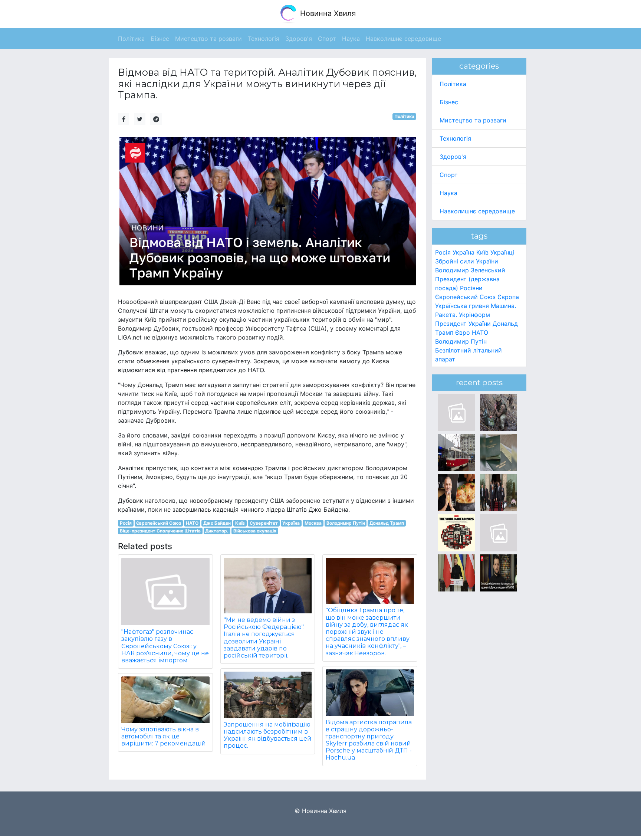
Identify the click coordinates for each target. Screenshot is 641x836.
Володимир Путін (345, 523)
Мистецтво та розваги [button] (208, 38)
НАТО (192, 523)
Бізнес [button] (160, 38)
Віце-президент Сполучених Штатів (160, 531)
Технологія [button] (263, 38)
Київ (240, 523)
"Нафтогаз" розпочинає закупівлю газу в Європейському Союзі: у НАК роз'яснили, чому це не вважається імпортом (165, 646)
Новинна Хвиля (327, 13)
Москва (313, 523)
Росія (126, 523)
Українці (502, 252)
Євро (462, 332)
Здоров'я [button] (298, 38)
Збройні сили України (466, 261)
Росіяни (471, 288)
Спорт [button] (327, 38)
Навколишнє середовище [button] (403, 38)
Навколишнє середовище (477, 211)
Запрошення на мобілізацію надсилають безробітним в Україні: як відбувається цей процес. (268, 735)
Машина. (503, 305)
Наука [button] (351, 38)
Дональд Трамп (386, 523)
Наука (448, 193)
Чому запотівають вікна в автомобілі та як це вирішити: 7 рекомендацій (163, 736)
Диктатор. (217, 531)
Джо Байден (217, 523)
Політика (404, 116)
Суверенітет (264, 523)
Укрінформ (474, 314)
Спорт (449, 174)
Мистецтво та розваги (473, 120)
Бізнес (449, 102)
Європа (508, 297)
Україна (291, 523)
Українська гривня (462, 305)
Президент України (463, 323)
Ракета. (446, 314)
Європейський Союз (158, 523)
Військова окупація (254, 531)
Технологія (455, 138)
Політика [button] (131, 38)
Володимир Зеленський (470, 270)
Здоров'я (453, 156)
